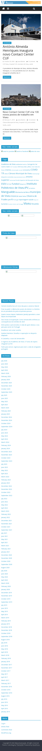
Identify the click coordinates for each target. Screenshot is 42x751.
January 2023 (5, 483)
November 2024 (6, 420)
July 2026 (4, 361)
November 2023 (6, 455)
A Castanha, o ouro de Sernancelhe (13, 338)
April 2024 (4, 439)
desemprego (35, 173)
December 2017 (6, 665)
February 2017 (6, 683)
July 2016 (4, 699)
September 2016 (6, 693)
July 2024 (4, 430)
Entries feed (5, 727)
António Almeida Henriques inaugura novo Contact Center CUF (18, 52)
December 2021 (6, 520)
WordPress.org (6, 733)
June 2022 (4, 502)
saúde (31, 64)
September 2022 (6, 495)
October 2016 (5, 690)
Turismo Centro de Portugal (15, 204)
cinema (8, 170)
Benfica (24, 164)
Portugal (15, 200)
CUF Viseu (5, 64)
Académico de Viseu (8, 164)
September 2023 (6, 461)
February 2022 (6, 514)
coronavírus (26, 170)
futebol (15, 183)
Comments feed (6, 730)
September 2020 (6, 564)
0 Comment (31, 61)
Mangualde (8, 192)
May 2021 (4, 539)
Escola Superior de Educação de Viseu (27, 180)
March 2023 (5, 477)
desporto (4, 177)
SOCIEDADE (7, 43)
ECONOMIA (7, 109)
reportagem (23, 199)
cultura (6, 174)
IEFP (25, 184)
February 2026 (6, 376)
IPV (26, 187)
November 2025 (6, 386)
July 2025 (4, 395)
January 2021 (5, 552)
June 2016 (4, 702)
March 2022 (5, 511)
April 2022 (4, 508)
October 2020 (5, 561)
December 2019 (6, 593)
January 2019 (5, 624)
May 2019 (4, 611)
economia (10, 177)
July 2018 (4, 643)
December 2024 (6, 417)
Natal (20, 196)
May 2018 (4, 649)
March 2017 (5, 680)
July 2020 (4, 571)
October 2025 (5, 389)
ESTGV (9, 184)
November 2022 (6, 489)
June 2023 (4, 467)
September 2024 (6, 426)
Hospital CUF (13, 64)
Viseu (27, 203)
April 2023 (4, 473)
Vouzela (35, 204)
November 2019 (6, 596)
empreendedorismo (20, 177)
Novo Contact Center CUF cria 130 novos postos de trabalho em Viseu (21, 114)
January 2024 (5, 448)
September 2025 (6, 392)
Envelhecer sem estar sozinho (11, 330)
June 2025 (4, 398)
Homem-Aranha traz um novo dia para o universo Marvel (20, 306)
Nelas (24, 196)
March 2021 (5, 546)
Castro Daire (5, 167)
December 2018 (6, 627)
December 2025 (6, 383)
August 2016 (5, 696)
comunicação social (16, 170)
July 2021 (4, 533)
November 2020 (6, 558)
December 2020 (6, 555)
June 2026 (4, 364)
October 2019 (5, 599)
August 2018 (5, 640)
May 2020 (4, 577)
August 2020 (5, 567)
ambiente (19, 164)
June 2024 (4, 433)
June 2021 (4, 536)
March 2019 (5, 618)
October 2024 (5, 423)
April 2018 (4, 652)
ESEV (3, 183)
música (14, 196)
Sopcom (36, 200)
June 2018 (4, 646)
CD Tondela (13, 167)
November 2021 (6, 524)
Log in (3, 723)
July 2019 (4, 605)
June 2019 (4, 608)
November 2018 (6, 630)
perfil (10, 199)
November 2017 (6, 668)
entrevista (12, 180)
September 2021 (6, 530)
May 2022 (4, 505)
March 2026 (5, 373)
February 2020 (6, 586)
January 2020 (5, 589)
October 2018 (5, 633)
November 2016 (6, 687)
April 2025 (4, 405)
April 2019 (4, 614)
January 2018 (5, 661)
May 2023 (4, 470)
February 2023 (6, 480)
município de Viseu (23, 64)
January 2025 (5, 414)
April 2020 (4, 580)
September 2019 (6, 602)
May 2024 (4, 436)
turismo (4, 204)
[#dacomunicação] (3, 8)
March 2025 (5, 408)
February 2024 (6, 445)
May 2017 (4, 674)
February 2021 (6, 549)
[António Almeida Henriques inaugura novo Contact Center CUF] (21, 15)
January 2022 (5, 517)
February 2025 (6, 411)
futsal (22, 184)
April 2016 (4, 708)
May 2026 (4, 367)
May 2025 (4, 401)
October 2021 (5, 527)
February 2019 (6, 621)
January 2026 (5, 380)
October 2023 (5, 458)
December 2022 (6, 486)
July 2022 (4, 499)
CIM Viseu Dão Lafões (24, 167)
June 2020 (4, 574)
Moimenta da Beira (22, 192)
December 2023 (6, 452)
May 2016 (4, 705)
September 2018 (6, 636)
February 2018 (6, 658)
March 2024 (5, 442)
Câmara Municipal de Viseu (10, 122)
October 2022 (5, 492)
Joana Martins (21, 61)
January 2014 (5, 712)
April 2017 (4, 677)
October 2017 (5, 671)
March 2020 (5, 583)
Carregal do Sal (32, 164)
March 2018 (5, 655)
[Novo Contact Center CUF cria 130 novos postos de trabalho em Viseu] (21, 85)
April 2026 (4, 370)
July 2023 (4, 464)
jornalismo (32, 188)
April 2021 (4, 542)
